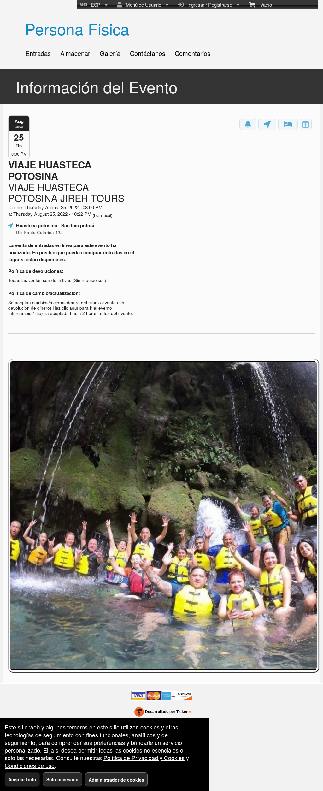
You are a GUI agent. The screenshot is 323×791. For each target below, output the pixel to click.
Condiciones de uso (30, 765)
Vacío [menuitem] (263, 4)
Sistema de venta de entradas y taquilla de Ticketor (162, 713)
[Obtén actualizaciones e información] (248, 124)
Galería (110, 53)
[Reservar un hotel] (288, 124)
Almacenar (75, 53)
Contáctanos (147, 53)
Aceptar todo (22, 779)
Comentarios (192, 53)
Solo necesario (62, 779)
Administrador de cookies (116, 779)
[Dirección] (267, 124)
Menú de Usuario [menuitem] (142, 4)
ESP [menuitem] (94, 4)
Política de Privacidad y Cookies (144, 757)
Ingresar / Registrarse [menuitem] (208, 4)
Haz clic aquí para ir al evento (82, 308)
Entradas (38, 53)
